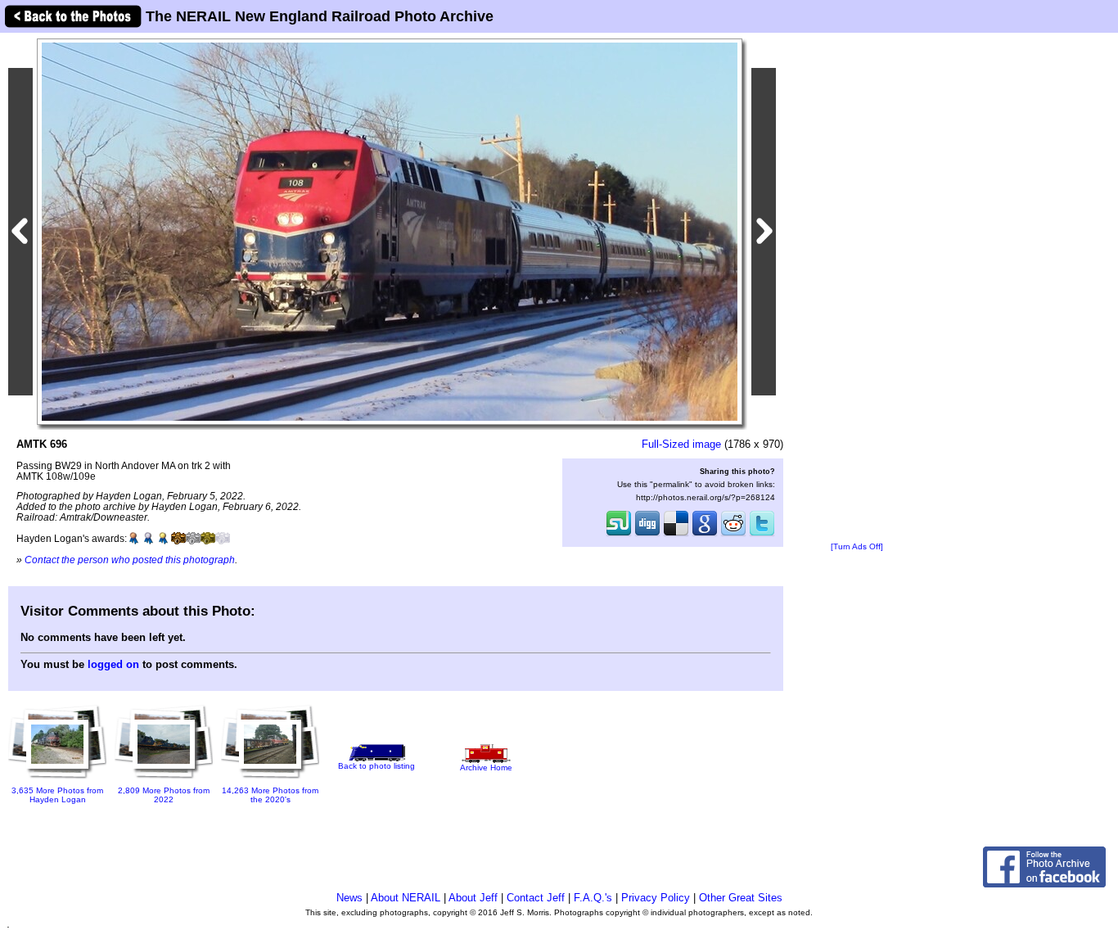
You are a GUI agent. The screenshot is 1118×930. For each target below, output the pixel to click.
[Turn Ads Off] (857, 546)
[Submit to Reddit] (733, 534)
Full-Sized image (681, 444)
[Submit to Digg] (647, 534)
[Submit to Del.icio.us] (676, 534)
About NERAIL (405, 898)
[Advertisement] (856, 288)
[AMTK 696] (389, 231)
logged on (113, 664)
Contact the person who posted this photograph (130, 559)
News (349, 898)
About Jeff (473, 898)
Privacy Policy (655, 898)
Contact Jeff (536, 898)
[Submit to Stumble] (619, 534)
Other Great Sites (740, 898)
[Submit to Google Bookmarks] (705, 534)
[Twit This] (762, 534)
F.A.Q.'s (593, 898)
